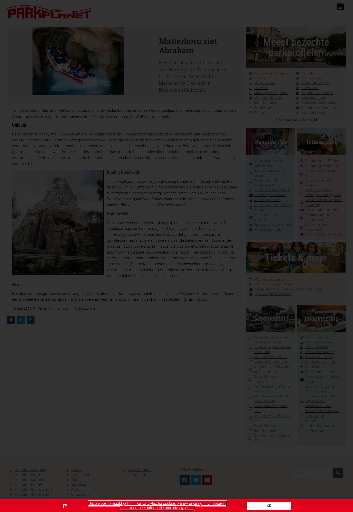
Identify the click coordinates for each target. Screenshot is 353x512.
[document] (176, 256)
